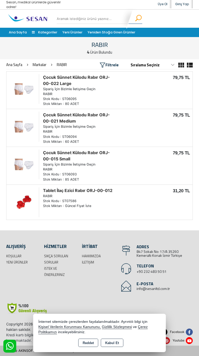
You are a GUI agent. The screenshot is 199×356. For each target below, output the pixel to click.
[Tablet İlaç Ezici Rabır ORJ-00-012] (24, 201)
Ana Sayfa (18, 32)
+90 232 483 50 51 (152, 271)
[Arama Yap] (135, 18)
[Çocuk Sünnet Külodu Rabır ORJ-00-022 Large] (24, 88)
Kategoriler (47, 32)
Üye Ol (162, 4)
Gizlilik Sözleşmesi (117, 327)
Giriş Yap (182, 4)
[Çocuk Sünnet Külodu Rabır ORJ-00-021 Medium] (24, 126)
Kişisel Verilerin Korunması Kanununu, (69, 327)
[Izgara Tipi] (181, 65)
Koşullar (14, 256)
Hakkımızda (91, 256)
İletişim (88, 262)
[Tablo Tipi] (189, 65)
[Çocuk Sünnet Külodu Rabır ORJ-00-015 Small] (24, 164)
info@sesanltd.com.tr (153, 288)
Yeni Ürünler (17, 262)
